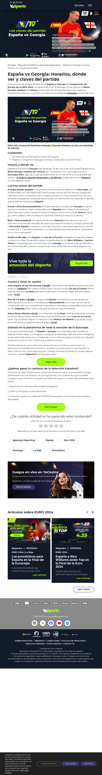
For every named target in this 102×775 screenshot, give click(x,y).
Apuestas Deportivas (24, 440)
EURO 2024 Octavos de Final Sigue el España (29, 145)
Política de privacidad (73, 641)
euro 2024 (69, 440)
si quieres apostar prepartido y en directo (39, 177)
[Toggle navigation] (90, 5)
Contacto (69, 644)
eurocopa (18, 450)
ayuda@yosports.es (58, 616)
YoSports (72, 93)
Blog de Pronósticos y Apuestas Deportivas (39, 65)
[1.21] (17, 294)
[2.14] (35, 313)
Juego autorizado (35, 644)
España (49, 440)
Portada (12, 65)
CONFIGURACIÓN (49, 764)
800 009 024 (40, 616)
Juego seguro (54, 644)
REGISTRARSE (23, 487)
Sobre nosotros (23, 641)
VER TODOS (83, 589)
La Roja (37, 450)
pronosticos (58, 450)
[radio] (41, 426)
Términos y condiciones (46, 641)
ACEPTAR (88, 764)
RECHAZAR (70, 764)
